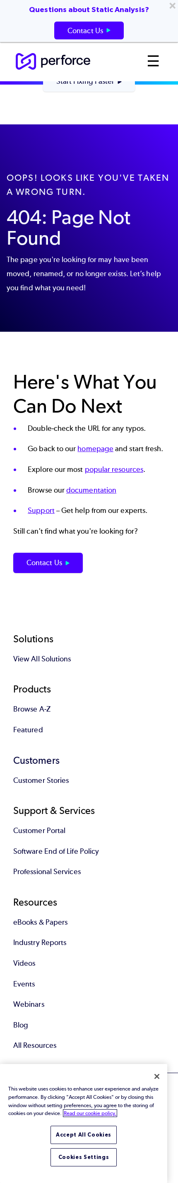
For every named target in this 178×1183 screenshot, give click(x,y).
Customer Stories (41, 780)
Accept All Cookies (83, 1135)
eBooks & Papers (40, 922)
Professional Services (47, 871)
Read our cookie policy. (90, 1113)
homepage (95, 448)
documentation (91, 490)
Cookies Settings (83, 1157)
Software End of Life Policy (56, 851)
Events (24, 984)
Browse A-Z (32, 709)
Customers (36, 760)
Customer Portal (39, 830)
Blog (20, 1025)
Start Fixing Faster (85, 81)
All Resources (34, 1045)
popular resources (114, 469)
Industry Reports (39, 942)
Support (41, 510)
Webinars (28, 1004)
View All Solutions (42, 658)
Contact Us (44, 562)
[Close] (157, 1076)
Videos (24, 963)
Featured (28, 729)
